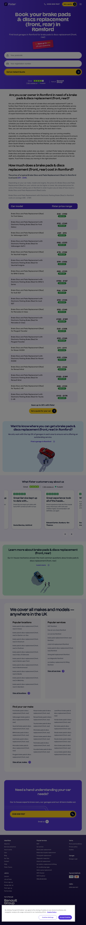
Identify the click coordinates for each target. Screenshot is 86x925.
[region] (38, 913)
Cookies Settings (47, 917)
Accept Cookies (65, 917)
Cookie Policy (52, 912)
